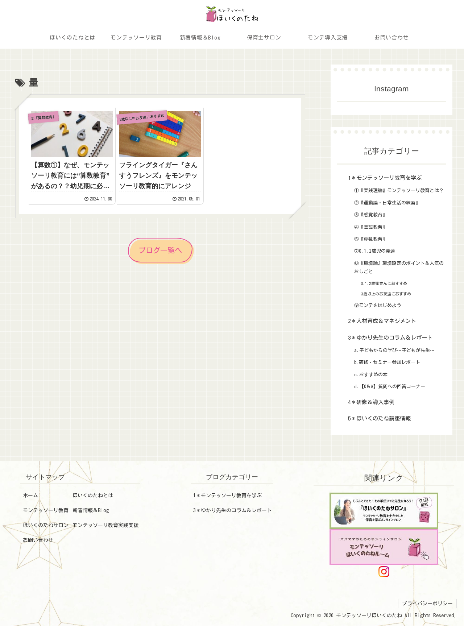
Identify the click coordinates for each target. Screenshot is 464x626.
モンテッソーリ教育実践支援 (105, 525)
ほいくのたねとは (92, 495)
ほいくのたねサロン (46, 525)
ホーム (30, 495)
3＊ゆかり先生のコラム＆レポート (232, 510)
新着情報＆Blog (90, 510)
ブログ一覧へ (160, 250)
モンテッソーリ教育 (46, 510)
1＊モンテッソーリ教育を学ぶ (227, 495)
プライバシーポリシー (427, 603)
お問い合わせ (38, 540)
